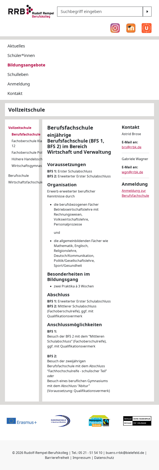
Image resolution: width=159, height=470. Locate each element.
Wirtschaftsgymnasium (30, 165)
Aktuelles (16, 46)
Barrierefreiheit (57, 457)
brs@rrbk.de (131, 147)
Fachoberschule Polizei (29, 152)
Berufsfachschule (26, 134)
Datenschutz (104, 457)
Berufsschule (18, 175)
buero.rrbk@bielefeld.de (125, 452)
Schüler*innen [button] (21, 55)
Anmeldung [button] (18, 84)
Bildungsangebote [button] (26, 65)
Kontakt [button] (14, 93)
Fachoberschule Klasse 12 (29, 143)
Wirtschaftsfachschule (25, 182)
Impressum (82, 457)
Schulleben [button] (17, 74)
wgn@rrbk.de (132, 172)
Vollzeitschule (19, 127)
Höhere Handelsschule (29, 159)
